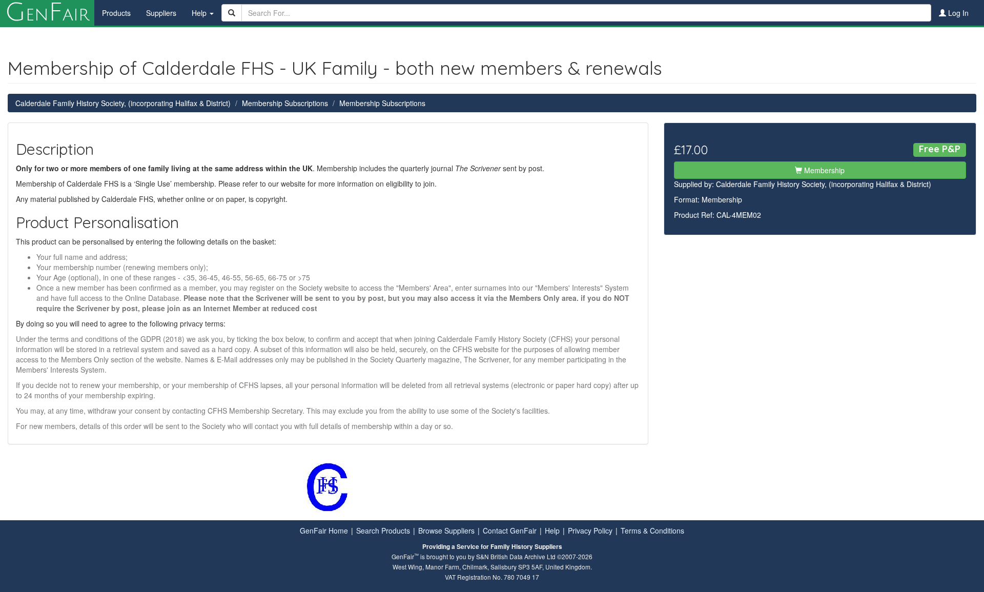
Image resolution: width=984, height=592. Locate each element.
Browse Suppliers (446, 530)
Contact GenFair (510, 530)
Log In (957, 13)
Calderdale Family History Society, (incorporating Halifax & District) (123, 103)
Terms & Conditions (652, 530)
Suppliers (161, 13)
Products (116, 13)
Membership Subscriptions (285, 103)
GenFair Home (324, 530)
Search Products (383, 530)
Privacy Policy (590, 530)
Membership (823, 170)
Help (552, 530)
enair (47, 13)
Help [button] (200, 13)
